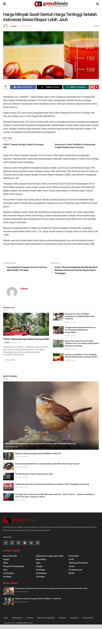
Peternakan (74, 556)
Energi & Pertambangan (16, 333)
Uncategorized (75, 570)
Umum (72, 566)
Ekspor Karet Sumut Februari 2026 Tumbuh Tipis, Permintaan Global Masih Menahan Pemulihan (82, 343)
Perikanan (40, 570)
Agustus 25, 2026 (22, 477)
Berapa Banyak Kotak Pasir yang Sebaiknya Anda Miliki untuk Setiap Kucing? (47, 464)
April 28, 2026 (71, 322)
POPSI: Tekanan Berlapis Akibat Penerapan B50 (26, 339)
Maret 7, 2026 (71, 360)
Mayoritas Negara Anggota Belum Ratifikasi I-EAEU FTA (38, 454)
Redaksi (30, 618)
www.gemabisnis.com (24, 623)
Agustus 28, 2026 (12, 446)
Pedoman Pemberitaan (45, 618)
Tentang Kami (17, 618)
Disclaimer (74, 618)
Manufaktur (41, 559)
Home (5, 618)
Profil (71, 559)
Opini (38, 563)
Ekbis (5, 563)
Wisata (72, 573)
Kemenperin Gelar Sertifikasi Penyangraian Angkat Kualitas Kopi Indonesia (79, 316)
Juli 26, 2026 (20, 500)
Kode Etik (62, 618)
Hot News (7, 577)
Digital (6, 559)
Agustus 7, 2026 (21, 487)
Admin (14, 26)
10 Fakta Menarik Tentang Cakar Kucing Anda (34, 474)
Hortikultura (8, 573)
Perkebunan (41, 573)
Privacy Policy (88, 618)
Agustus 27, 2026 (22, 467)
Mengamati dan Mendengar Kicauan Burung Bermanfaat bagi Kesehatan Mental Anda (40, 443)
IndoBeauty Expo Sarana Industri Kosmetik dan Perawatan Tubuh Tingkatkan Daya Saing (52, 484)
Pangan (39, 566)
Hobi (5, 570)
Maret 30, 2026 (71, 349)
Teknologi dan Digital (78, 563)
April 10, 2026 (71, 335)
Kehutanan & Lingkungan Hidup (49, 556)
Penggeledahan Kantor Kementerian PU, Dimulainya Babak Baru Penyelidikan (80, 329)
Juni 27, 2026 (16, 342)
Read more (10, 360)
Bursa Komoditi (10, 556)
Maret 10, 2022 (26, 26)
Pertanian (40, 577)
